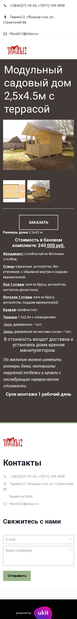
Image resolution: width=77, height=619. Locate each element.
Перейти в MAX (21, 496)
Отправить (17, 576)
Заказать (38, 222)
